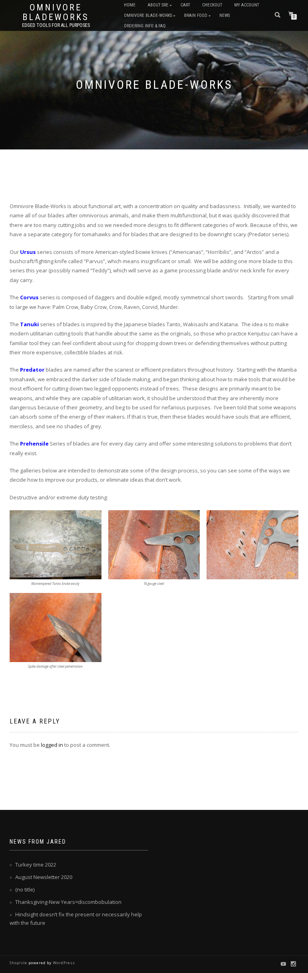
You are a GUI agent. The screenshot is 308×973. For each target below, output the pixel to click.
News (224, 15)
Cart (185, 5)
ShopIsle (19, 962)
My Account (246, 5)
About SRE (158, 5)
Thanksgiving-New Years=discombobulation (68, 902)
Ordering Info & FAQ (145, 26)
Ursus (28, 252)
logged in (52, 744)
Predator (32, 369)
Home (130, 5)
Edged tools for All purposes (56, 25)
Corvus (29, 297)
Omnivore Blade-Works (148, 15)
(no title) (24, 889)
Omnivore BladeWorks (55, 12)
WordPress (63, 962)
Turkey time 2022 (35, 864)
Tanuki (29, 324)
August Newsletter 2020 (43, 877)
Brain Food (195, 15)
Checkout (212, 5)
